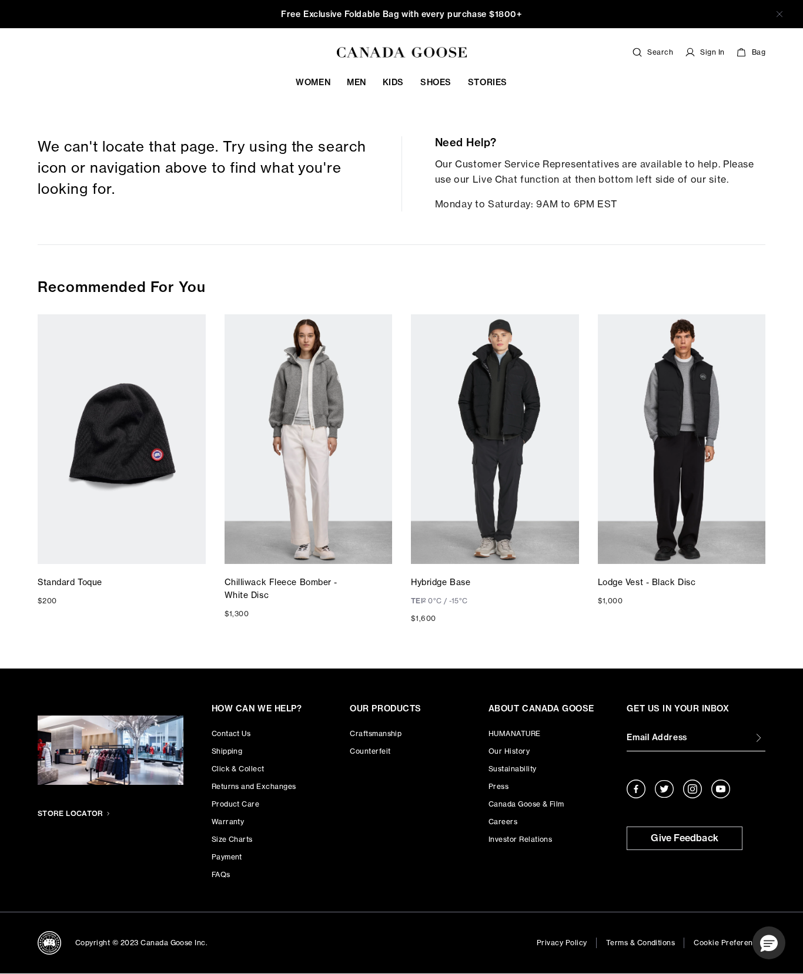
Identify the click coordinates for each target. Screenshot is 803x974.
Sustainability (513, 768)
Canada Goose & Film (526, 804)
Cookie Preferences (729, 942)
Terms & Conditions (640, 942)
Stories (487, 82)
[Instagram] (692, 789)
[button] (768, 942)
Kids (393, 82)
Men (356, 82)
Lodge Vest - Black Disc (647, 582)
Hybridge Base (440, 582)
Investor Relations (521, 839)
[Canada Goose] (402, 52)
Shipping (227, 751)
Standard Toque (70, 582)
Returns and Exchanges (254, 786)
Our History (509, 751)
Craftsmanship (376, 733)
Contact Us (231, 733)
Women (313, 82)
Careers (503, 821)
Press (498, 786)
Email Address (657, 737)
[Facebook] (636, 789)
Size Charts (232, 839)
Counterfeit (370, 751)
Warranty (228, 821)
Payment (227, 856)
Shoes (435, 82)
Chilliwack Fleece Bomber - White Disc (281, 588)
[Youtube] (720, 789)
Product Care (236, 804)
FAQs (221, 874)
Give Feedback (684, 838)
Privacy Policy (562, 942)
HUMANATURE (515, 733)
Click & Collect (238, 768)
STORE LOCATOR (70, 813)
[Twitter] (664, 789)
